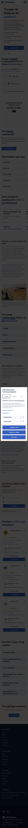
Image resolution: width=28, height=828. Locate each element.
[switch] (20, 417)
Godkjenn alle (14, 427)
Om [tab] (22, 396)
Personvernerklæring (7, 410)
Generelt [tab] (6, 396)
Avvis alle (14, 437)
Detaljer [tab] (14, 396)
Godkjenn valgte (14, 432)
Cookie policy (5, 413)
